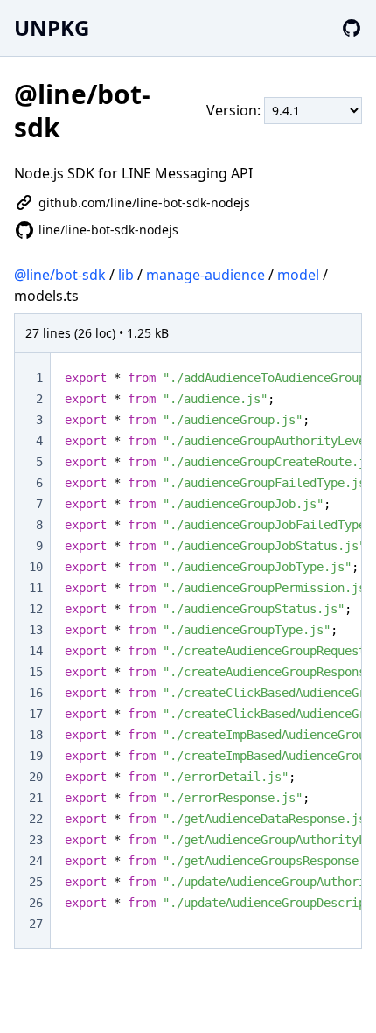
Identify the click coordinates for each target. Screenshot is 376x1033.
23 (36, 840)
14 (36, 651)
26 (36, 903)
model (298, 274)
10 (36, 567)
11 (36, 588)
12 (36, 609)
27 (36, 924)
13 (36, 630)
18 (36, 735)
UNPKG (51, 27)
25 (36, 882)
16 (36, 693)
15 (36, 672)
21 (36, 798)
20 (36, 777)
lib (126, 274)
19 (36, 756)
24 (36, 861)
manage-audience (205, 274)
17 (36, 714)
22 (36, 819)
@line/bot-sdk (60, 274)
